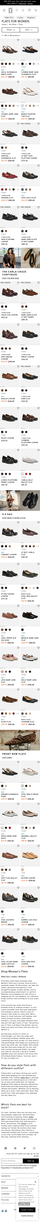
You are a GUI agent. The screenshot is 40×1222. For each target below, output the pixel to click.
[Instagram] (34, 1149)
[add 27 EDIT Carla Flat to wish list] (38, 522)
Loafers (20, 18)
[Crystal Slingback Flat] (10, 133)
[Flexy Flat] (10, 699)
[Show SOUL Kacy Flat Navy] (26, 189)
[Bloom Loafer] (30, 855)
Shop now (22, 4)
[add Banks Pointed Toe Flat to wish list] (38, 81)
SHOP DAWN (7, 758)
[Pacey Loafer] (10, 417)
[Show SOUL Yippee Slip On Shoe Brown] (2, 630)
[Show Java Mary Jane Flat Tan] (6, 672)
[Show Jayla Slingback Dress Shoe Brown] (2, 64)
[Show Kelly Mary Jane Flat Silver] (22, 672)
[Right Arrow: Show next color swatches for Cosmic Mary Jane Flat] (18, 105)
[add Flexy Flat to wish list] (18, 689)
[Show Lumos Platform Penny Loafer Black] (2, 474)
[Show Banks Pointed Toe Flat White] (22, 106)
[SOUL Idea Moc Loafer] (30, 939)
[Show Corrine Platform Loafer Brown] (22, 432)
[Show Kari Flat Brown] (26, 390)
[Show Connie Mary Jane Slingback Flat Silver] (26, 64)
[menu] (4, 11)
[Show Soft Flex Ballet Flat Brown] (2, 870)
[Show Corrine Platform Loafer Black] (26, 432)
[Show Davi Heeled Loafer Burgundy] (2, 348)
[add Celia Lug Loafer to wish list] (18, 282)
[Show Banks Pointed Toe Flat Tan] (30, 106)
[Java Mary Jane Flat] (10, 657)
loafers (23, 1124)
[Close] (35, 1181)
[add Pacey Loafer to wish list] (18, 408)
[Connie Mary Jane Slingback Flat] (30, 49)
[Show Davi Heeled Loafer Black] (6, 348)
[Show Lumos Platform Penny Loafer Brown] (6, 474)
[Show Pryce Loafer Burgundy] (26, 348)
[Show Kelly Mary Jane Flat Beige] (26, 672)
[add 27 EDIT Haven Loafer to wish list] (18, 564)
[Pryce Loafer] (30, 334)
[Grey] (2, 911)
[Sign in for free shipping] (23, 10)
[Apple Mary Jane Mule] (10, 813)
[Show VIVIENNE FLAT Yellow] (30, 713)
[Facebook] (6, 1149)
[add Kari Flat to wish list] (38, 366)
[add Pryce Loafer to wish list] (38, 324)
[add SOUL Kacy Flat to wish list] (38, 165)
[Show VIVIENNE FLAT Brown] (26, 713)
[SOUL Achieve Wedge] (10, 897)
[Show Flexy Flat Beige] (10, 713)
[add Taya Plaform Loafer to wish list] (18, 207)
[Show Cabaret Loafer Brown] (10, 546)
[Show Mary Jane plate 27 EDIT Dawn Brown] (26, 231)
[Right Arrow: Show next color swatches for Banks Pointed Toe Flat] (38, 105)
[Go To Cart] (36, 10)
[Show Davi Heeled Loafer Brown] (10, 348)
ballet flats (25, 1078)
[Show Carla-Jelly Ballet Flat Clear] (22, 474)
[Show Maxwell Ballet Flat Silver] (22, 828)
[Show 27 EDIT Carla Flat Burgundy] (22, 546)
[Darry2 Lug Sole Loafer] (30, 897)
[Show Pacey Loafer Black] (2, 432)
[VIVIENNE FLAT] (30, 699)
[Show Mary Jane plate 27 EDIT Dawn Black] (22, 231)
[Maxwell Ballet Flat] (30, 813)
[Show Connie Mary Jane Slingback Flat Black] (30, 64)
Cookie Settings (27, 1215)
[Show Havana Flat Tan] (6, 189)
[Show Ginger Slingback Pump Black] (2, 786)
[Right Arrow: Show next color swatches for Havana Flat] (18, 189)
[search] (17, 11)
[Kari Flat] (30, 376)
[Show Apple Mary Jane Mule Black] (6, 828)
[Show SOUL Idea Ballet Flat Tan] (30, 588)
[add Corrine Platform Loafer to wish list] (38, 408)
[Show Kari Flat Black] (22, 390)
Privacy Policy (24, 1204)
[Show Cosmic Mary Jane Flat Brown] (2, 106)
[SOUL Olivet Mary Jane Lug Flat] (10, 939)
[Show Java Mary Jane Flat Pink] (2, 672)
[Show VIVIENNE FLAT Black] (22, 713)
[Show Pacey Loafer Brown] (6, 432)
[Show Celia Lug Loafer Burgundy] (2, 306)
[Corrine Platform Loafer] (30, 417)
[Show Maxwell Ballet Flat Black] (26, 828)
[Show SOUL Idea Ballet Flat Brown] (26, 588)
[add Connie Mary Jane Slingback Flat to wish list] (38, 40)
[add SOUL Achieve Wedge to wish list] (18, 887)
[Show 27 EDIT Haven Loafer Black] (2, 588)
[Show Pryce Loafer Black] (22, 348)
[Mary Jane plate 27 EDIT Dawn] (30, 217)
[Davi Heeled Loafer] (10, 334)
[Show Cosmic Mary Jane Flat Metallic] (13, 106)
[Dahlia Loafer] (10, 376)
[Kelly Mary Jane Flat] (30, 657)
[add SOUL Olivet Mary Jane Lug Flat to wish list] (18, 929)
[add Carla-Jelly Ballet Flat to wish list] (38, 450)
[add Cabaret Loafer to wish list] (18, 522)
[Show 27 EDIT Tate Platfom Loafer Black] (26, 147)
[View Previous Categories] (3, 17)
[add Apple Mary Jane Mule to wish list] (18, 803)
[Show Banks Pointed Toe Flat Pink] (34, 106)
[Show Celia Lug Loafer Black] (6, 306)
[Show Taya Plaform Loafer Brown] (6, 231)
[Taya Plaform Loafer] (10, 217)
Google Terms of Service (21, 1167)
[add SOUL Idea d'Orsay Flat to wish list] (38, 762)
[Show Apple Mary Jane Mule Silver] (2, 828)
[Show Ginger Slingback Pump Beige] (6, 786)
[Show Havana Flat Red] (2, 189)
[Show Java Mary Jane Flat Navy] (10, 672)
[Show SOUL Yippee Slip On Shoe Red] (10, 630)
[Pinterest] (15, 1149)
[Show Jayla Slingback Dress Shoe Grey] (13, 64)
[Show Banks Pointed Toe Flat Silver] (26, 106)
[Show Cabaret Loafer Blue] (2, 546)
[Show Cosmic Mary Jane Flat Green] (6, 106)
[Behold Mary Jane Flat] (30, 615)
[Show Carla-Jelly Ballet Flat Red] (26, 474)
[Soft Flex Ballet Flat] (10, 855)
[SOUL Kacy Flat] (30, 175)
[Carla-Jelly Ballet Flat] (30, 459)
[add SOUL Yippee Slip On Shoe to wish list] (18, 605)
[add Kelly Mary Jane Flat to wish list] (38, 647)
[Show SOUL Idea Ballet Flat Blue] (37, 588)
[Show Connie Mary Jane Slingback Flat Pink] (34, 64)
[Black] (22, 630)
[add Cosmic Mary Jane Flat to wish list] (18, 81)
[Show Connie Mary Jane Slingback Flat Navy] (22, 64)
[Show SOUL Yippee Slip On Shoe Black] (6, 630)
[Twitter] (24, 1149)
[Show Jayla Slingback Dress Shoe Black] (6, 64)
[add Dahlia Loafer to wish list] (18, 366)
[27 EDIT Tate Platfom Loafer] (30, 133)
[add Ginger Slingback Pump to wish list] (18, 762)
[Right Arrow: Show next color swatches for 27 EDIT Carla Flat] (38, 546)
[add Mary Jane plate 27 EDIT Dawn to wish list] (38, 207)
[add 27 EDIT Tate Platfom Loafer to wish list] (38, 123)
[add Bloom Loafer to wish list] (38, 845)
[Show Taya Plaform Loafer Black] (2, 231)
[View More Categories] (37, 17)
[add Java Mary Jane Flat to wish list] (18, 647)
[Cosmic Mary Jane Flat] (10, 91)
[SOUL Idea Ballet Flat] (30, 573)
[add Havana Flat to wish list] (18, 165)
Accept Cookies (27, 1210)
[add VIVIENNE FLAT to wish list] (38, 689)
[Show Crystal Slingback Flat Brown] (6, 147)
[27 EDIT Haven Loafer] (10, 573)
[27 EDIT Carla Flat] (30, 532)
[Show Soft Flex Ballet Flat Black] (6, 870)
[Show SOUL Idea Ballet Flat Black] (22, 588)
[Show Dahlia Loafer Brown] (2, 390)
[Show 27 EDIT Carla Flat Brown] (26, 546)
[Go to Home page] (10, 10)
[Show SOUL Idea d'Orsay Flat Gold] (22, 786)
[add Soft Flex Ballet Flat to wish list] (18, 845)
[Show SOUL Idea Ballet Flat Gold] (34, 588)
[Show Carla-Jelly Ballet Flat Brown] (30, 474)
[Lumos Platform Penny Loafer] (10, 459)
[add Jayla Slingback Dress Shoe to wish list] (18, 40)
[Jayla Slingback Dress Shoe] (10, 49)
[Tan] (22, 870)
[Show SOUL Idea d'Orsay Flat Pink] (30, 786)
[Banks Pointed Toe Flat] (30, 91)
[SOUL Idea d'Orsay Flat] (30, 771)
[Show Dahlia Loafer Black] (6, 390)
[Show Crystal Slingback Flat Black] (2, 147)
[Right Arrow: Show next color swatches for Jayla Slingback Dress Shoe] (18, 63)
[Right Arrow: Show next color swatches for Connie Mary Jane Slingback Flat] (38, 63)
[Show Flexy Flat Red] (13, 713)
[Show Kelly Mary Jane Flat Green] (30, 672)
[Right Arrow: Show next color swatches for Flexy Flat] (18, 713)
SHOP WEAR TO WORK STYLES (14, 518)
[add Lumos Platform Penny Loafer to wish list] (18, 450)
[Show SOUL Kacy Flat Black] (22, 189)
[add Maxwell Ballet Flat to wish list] (38, 803)
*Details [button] (30, 3)
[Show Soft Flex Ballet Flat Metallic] (10, 870)
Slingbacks (31, 18)
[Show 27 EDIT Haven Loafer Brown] (6, 588)
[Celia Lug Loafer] (10, 292)
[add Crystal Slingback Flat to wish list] (18, 123)
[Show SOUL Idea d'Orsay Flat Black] (26, 786)
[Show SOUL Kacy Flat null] (30, 189)
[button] (20, 1176)
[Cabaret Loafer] (10, 532)
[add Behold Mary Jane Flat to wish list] (38, 605)
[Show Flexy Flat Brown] (2, 713)
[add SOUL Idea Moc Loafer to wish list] (38, 929)
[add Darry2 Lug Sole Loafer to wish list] (38, 887)
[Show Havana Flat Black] (13, 189)
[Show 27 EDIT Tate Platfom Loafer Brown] (22, 147)
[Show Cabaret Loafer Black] (6, 546)
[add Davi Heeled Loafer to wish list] (18, 324)
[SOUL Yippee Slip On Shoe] (10, 615)
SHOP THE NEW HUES (10, 278)
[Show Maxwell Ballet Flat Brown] (34, 828)
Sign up (30, 1161)
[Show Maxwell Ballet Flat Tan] (30, 828)
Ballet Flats (9, 18)
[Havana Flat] (10, 175)
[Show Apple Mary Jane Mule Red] (10, 828)
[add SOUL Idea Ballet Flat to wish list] (38, 564)
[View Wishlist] (29, 10)
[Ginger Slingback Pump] (10, 771)
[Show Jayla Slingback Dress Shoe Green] (10, 64)
